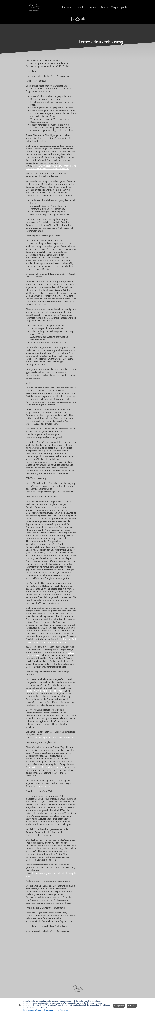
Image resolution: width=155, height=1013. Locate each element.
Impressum (48, 1010)
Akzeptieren (119, 1006)
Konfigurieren (62, 1010)
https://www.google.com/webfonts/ (45, 690)
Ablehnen (131, 1006)
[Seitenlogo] (34, 7)
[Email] (83, 19)
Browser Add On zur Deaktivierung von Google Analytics (51, 641)
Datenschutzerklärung (32, 1010)
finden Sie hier (43, 786)
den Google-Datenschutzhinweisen (46, 767)
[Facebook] (72, 19)
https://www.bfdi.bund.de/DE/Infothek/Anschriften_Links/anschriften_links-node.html (51, 167)
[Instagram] (77, 19)
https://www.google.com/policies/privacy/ (52, 737)
